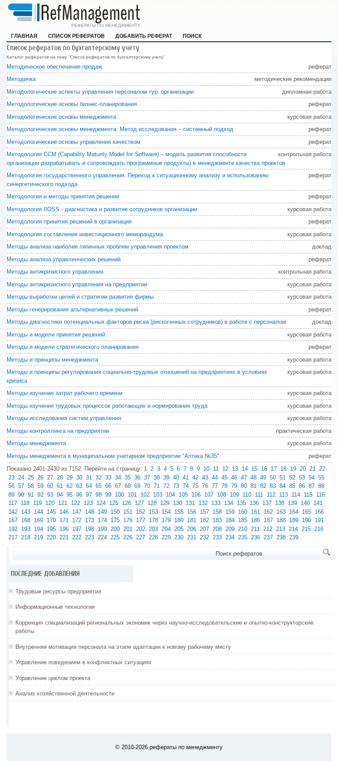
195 (51, 529)
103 (157, 494)
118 (25, 503)
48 (253, 477)
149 (102, 512)
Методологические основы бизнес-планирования (72, 104)
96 (79, 494)
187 (268, 520)
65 (99, 486)
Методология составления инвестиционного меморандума (85, 234)
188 (281, 520)
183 (217, 520)
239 (293, 537)
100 (119, 494)
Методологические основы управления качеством (73, 142)
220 (51, 537)
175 (115, 520)
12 (225, 468)
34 (118, 477)
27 (50, 477)
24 (21, 477)
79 (234, 486)
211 (255, 529)
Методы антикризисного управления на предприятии (77, 284)
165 (306, 512)
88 (321, 486)
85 (292, 486)
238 (281, 537)
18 (283, 468)
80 (244, 486)
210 (242, 529)
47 (244, 477)
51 (282, 477)
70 (147, 486)
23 (11, 477)
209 (230, 529)
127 (139, 503)
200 (115, 529)
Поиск (192, 36)
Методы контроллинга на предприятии (58, 431)
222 (76, 537)
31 (89, 477)
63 (79, 486)
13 (235, 468)
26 (40, 477)
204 (166, 529)
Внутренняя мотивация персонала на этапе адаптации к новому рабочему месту (123, 647)
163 (281, 512)
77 (215, 486)
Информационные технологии (55, 607)
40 (176, 477)
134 (228, 503)
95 (69, 494)
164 (293, 512)
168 (25, 520)
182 (204, 520)
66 (108, 486)
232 (204, 537)
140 (305, 503)
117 (12, 503)
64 (89, 486)
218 (25, 537)
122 (75, 503)
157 (204, 512)
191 (319, 520)
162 (268, 512)
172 (76, 520)
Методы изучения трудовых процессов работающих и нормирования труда (107, 405)
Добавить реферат (143, 36)
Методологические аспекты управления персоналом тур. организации (100, 91)
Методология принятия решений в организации (69, 221)
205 (179, 529)
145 (51, 512)
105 (183, 494)
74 (186, 486)
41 (186, 477)
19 (293, 468)
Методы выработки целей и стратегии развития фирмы (80, 296)
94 (60, 494)
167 (13, 520)
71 (157, 486)
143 (25, 512)
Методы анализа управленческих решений (64, 259)
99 (108, 494)
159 (230, 512)
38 (157, 477)
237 (268, 537)
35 (128, 477)
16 (264, 468)
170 (51, 520)
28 (60, 477)
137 (267, 503)
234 (230, 537)
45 (224, 477)
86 (302, 486)
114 (295, 494)
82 (263, 486)
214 (293, 529)
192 (13, 529)
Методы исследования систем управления (64, 418)
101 (132, 494)
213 (280, 529)
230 (179, 537)
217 (13, 537)
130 (177, 503)
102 (145, 494)
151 (127, 512)
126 (126, 503)
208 (217, 529)
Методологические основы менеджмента (61, 116)
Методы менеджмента (36, 443)
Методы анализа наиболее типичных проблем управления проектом (97, 246)
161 (255, 512)
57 (21, 486)
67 (118, 486)
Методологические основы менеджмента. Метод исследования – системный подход (120, 129)
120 (50, 503)
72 (166, 486)
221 (64, 537)
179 (166, 520)
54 (312, 477)
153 (153, 512)
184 (230, 520)
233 (217, 537)
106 (196, 494)
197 (76, 529)
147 (76, 512)
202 (140, 529)
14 (245, 468)
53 (302, 477)
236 (255, 537)
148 (89, 512)
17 (274, 468)
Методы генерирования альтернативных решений (72, 309)
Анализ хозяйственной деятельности (64, 693)
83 (273, 486)
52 (292, 477)
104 (170, 494)
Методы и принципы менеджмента (52, 359)
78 (224, 486)
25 (31, 477)
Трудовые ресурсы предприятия (58, 591)
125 (113, 503)
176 (127, 520)
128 (152, 503)
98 (99, 494)
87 (312, 486)
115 (308, 494)
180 (179, 520)
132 (203, 503)
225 (115, 537)
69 (137, 486)
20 (303, 468)
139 (292, 503)
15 (254, 468)
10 (206, 468)
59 (40, 486)
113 (283, 494)
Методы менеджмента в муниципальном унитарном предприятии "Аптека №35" (113, 456)
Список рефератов (76, 36)
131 (190, 503)
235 (242, 537)
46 (234, 477)
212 (267, 529)
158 (217, 512)
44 (215, 477)
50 (273, 477)
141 (318, 503)
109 (234, 494)
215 (306, 529)
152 (140, 512)
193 (25, 529)
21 (312, 468)
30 (79, 477)
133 (215, 503)
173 (89, 520)
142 (13, 512)
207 (204, 529)
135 (241, 503)
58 (31, 486)
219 (38, 537)
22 (322, 468)
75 (195, 486)
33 (108, 477)
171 (64, 520)
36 (137, 477)
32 (99, 477)
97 (89, 494)
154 (166, 512)
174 (102, 520)
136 (254, 503)
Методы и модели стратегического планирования (73, 347)
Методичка (21, 79)
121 (62, 503)
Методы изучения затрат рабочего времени (64, 393)
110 (246, 494)
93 (50, 494)
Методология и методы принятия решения (63, 196)
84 (282, 486)
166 (319, 512)
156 (191, 512)
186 (255, 520)
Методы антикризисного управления (55, 271)
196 (64, 529)
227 (140, 537)
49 (263, 477)
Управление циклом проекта (52, 678)
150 (115, 512)
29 (69, 477)
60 (50, 486)
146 (64, 512)
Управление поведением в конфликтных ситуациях (83, 662)
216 (318, 529)
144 (38, 512)
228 (153, 537)
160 (242, 512)
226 (127, 537)
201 (127, 529)
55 (321, 477)
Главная (24, 36)
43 (205, 477)
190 (306, 520)
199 (102, 529)
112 (271, 494)
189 (293, 520)
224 (102, 537)
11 (216, 468)
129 (164, 503)
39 (166, 477)
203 (153, 529)
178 (153, 520)
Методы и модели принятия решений (56, 334)
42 (195, 477)
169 (38, 520)
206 (191, 529)
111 (259, 494)
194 (38, 529)
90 (21, 494)
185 (242, 520)
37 (147, 477)
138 (279, 503)
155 (179, 512)
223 (89, 537)
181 (191, 520)
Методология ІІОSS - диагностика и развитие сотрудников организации (102, 209)
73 (176, 486)
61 (60, 486)
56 (11, 486)
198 (89, 529)
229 (166, 537)
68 (128, 486)
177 (140, 520)
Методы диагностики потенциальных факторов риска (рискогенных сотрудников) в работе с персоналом (146, 321)
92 (40, 494)
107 (208, 494)
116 (320, 494)
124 (101, 503)
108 (221, 494)
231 (191, 537)
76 (205, 486)
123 (88, 503)
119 (37, 503)
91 (31, 494)
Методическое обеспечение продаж (54, 66)
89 (11, 494)
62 (69, 486)
